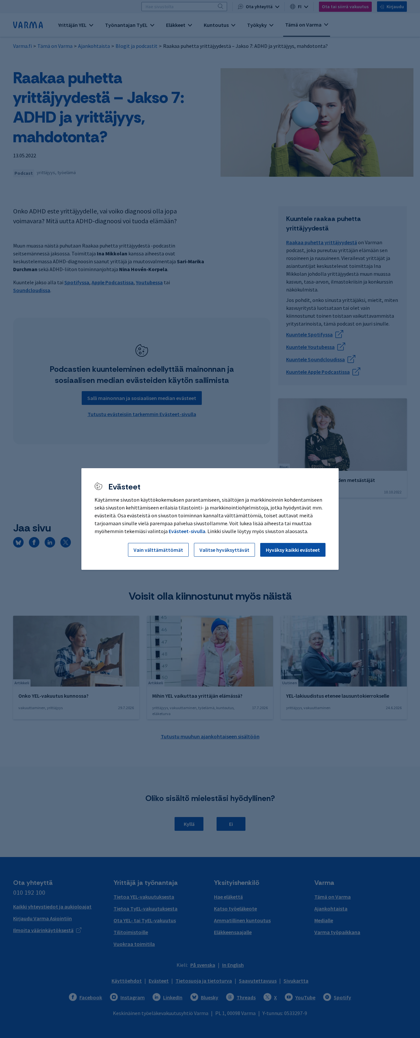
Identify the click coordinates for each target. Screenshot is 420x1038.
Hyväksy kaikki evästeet (293, 550)
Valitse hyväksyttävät (224, 550)
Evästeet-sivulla (187, 531)
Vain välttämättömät (158, 550)
